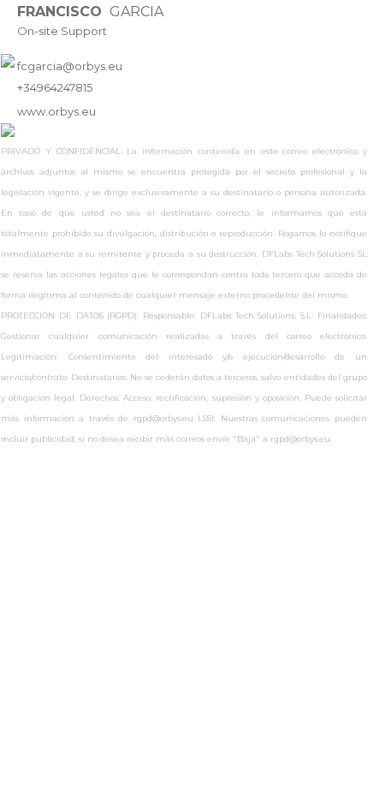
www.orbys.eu (56, 111)
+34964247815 (54, 87)
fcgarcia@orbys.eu (69, 66)
